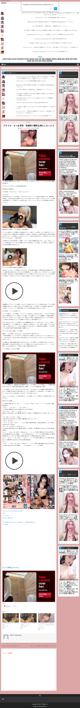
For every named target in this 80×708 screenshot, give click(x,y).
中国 (63, 59)
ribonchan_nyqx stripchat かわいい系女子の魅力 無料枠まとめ (50, 39)
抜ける (75, 59)
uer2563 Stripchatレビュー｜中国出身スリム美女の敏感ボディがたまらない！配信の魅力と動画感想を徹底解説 (68, 89)
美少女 (43, 61)
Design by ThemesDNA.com (40, 706)
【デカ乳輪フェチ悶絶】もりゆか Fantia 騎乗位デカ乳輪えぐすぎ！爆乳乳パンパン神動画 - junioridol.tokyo (50, 30)
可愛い (67, 59)
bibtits (4, 59)
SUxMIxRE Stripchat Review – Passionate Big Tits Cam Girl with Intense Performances (68, 171)
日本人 (29, 61)
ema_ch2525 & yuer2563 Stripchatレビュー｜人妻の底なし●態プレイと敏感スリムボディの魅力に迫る (68, 118)
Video (37, 59)
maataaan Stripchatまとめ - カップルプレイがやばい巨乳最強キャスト (50, 51)
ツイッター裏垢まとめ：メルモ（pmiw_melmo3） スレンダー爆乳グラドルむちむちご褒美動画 (68, 391)
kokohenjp (21, 128)
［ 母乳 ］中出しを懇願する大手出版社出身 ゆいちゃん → (43, 646)
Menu (4, 3)
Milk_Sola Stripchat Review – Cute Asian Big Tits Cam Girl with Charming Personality (68, 193)
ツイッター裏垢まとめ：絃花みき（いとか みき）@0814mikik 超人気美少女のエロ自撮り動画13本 (68, 398)
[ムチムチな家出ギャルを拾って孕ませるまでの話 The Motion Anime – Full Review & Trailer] (68, 253)
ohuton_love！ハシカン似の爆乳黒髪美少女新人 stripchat (50, 17)
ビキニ (59, 59)
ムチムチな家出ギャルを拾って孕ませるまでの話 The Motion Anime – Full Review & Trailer (68, 233)
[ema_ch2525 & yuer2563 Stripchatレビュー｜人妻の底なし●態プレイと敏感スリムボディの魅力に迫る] (68, 141)
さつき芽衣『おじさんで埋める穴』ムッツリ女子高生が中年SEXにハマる (46, 625)
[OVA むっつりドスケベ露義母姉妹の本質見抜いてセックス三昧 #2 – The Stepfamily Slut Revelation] (68, 277)
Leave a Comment (35, 128)
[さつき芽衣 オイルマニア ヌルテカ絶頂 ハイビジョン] (28, 618)
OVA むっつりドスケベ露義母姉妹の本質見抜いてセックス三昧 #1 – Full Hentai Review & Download (68, 282)
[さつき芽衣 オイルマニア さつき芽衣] (10, 618)
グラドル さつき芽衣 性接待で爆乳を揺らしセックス (28, 125)
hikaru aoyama (20, 59)
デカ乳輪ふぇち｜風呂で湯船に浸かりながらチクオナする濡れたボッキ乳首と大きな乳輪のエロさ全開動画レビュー (68, 346)
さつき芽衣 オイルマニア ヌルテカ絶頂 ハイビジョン (28, 624)
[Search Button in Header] (78, 64)
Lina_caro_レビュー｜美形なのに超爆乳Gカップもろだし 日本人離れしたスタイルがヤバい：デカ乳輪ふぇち (50, 47)
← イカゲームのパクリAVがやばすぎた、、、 (11, 646)
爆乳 (37, 61)
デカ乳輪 (54, 59)
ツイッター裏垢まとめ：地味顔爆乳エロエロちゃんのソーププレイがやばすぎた (68, 359)
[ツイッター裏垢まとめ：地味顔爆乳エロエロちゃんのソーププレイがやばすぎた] (68, 387)
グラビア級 (48, 59)
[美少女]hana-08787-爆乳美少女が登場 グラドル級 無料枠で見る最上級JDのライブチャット (50, 22)
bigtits (9, 59)
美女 (40, 61)
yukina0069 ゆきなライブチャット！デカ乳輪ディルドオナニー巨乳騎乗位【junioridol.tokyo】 (50, 34)
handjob (14, 59)
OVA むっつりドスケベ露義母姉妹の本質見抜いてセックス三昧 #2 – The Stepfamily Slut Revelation (68, 258)
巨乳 (71, 59)
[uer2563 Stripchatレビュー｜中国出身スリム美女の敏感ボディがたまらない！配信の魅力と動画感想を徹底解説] (68, 114)
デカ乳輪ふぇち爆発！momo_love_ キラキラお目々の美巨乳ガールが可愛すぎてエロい (50, 43)
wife (40, 59)
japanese (26, 59)
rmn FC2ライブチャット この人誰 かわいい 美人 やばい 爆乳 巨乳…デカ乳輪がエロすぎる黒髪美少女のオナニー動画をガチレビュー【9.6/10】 (50, 13)
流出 (33, 61)
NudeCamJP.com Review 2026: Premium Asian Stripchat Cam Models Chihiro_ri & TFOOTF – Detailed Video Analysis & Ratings (68, 163)
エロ (43, 59)
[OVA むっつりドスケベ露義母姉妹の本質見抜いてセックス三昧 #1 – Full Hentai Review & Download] (65, 303)
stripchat (32, 59)
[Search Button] (40, 695)
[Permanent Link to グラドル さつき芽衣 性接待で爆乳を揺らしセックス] (28, 138)
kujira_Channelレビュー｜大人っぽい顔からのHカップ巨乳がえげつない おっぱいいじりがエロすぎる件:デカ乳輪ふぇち (68, 324)
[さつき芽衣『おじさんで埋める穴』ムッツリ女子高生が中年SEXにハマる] (46, 618)
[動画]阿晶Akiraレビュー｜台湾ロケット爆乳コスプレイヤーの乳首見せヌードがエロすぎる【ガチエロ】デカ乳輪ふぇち (68, 316)
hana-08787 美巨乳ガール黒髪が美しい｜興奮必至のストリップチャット (50, 26)
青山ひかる (49, 61)
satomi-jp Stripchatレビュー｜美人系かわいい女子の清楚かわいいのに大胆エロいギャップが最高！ (68, 82)
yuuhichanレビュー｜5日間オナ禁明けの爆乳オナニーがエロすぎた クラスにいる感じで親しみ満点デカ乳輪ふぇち (68, 332)
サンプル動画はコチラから (10, 567)
